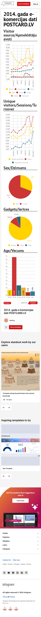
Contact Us (7, 560)
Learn (5, 545)
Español (23, 564)
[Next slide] (9, 408)
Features (6, 537)
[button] (10, 89)
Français (28, 564)
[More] (36, 12)
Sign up (35, 4)
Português (17, 564)
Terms (5, 597)
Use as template (23, 4)
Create (5, 533)
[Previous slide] (4, 408)
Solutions (6, 541)
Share (8, 303)
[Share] (6, 327)
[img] (26, 183)
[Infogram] (7, 4)
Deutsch (10, 564)
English (5, 564)
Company (6, 549)
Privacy (12, 597)
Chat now (16, 560)
